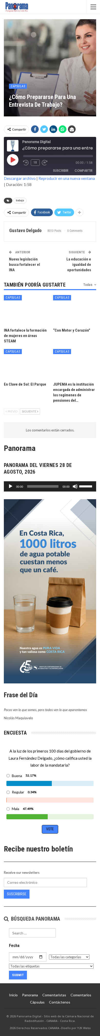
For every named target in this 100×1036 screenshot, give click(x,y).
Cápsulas (18, 86)
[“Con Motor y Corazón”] (74, 310)
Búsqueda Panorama (34, 919)
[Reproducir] (10, 486)
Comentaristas (54, 995)
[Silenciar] (75, 486)
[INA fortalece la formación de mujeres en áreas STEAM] (25, 310)
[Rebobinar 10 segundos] (26, 163)
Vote (50, 829)
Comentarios (81, 995)
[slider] (86, 485)
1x (35, 162)
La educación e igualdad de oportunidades (78, 264)
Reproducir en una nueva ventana (66, 178)
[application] (50, 486)
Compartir (84, 170)
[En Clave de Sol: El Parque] (25, 364)
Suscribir (60, 170)
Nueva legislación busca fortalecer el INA (24, 264)
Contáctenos (59, 1002)
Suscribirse (16, 894)
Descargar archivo (20, 178)
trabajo (20, 200)
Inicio (13, 995)
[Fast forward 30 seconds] (45, 163)
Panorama (30, 995)
